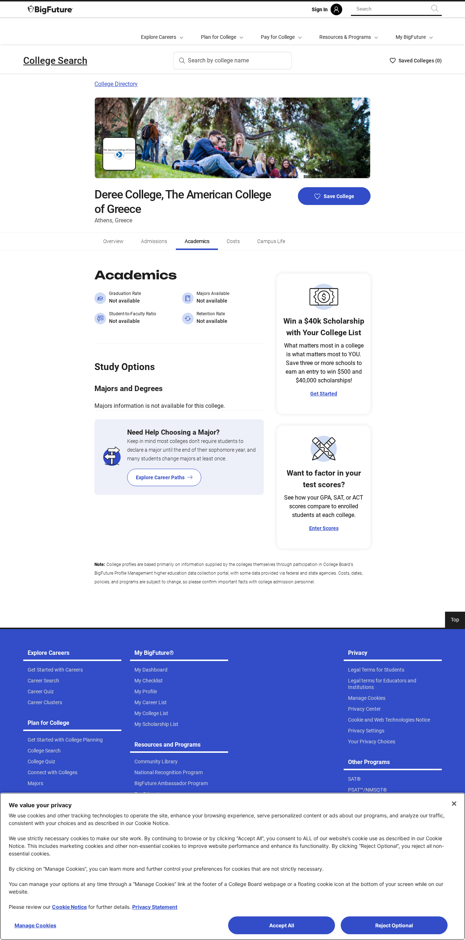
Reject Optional (394, 925)
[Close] (454, 804)
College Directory (116, 84)
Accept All (281, 925)
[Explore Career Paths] (179, 457)
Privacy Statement (154, 907)
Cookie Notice (69, 907)
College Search (55, 60)
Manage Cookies (35, 925)
